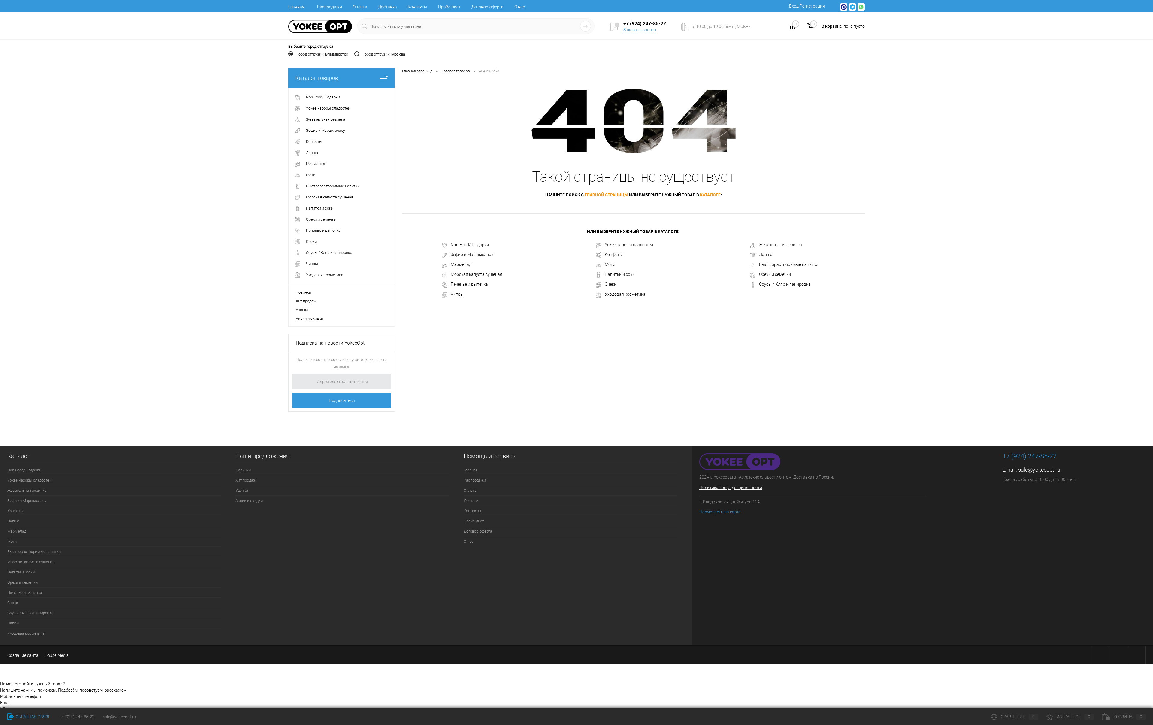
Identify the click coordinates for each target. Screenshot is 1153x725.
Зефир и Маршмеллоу (472, 254)
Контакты (417, 7)
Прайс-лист (449, 7)
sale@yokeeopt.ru (1039, 470)
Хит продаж (306, 301)
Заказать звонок (639, 29)
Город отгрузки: (322, 54)
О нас (519, 7)
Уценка (302, 309)
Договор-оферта (487, 7)
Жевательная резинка (780, 244)
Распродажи (329, 7)
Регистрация (812, 6)
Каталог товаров (316, 78)
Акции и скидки (309, 318)
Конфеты (614, 254)
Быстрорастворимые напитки (788, 264)
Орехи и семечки (775, 274)
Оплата (360, 7)
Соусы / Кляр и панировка (785, 284)
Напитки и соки (620, 274)
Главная (296, 7)
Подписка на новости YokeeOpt (330, 343)
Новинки (303, 292)
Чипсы (457, 294)
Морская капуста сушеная (476, 274)
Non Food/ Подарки (470, 244)
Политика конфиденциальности (730, 487)
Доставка (387, 7)
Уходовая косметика (625, 294)
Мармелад (461, 264)
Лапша (766, 254)
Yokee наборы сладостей (629, 244)
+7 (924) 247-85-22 (77, 716)
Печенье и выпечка (469, 284)
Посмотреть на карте (719, 511)
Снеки (610, 284)
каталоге (710, 195)
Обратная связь (33, 716)
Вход (794, 6)
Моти (610, 264)
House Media (56, 655)
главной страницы (606, 195)
